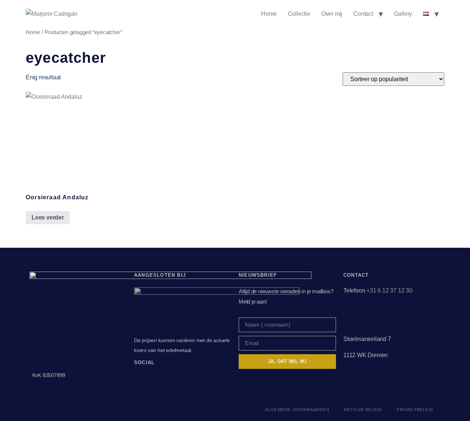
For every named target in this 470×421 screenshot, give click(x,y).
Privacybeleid (415, 409)
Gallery (403, 14)
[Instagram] (154, 378)
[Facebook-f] (138, 378)
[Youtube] (169, 378)
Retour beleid (363, 409)
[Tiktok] (185, 378)
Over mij (331, 14)
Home (268, 14)
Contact (363, 14)
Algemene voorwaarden (297, 409)
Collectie (299, 14)
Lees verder (48, 217)
